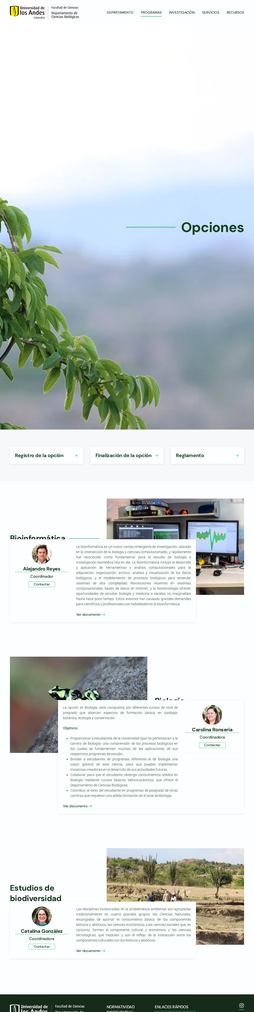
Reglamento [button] (190, 455)
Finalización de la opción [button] (123, 455)
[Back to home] (45, 12)
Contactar (42, 584)
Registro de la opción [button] (39, 455)
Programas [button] (151, 12)
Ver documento (88, 614)
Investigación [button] (182, 12)
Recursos (235, 12)
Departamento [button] (120, 12)
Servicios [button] (210, 12)
